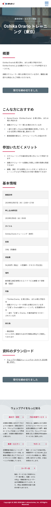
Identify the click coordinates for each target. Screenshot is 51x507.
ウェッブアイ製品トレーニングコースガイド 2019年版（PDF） (27, 360)
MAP (11, 283)
